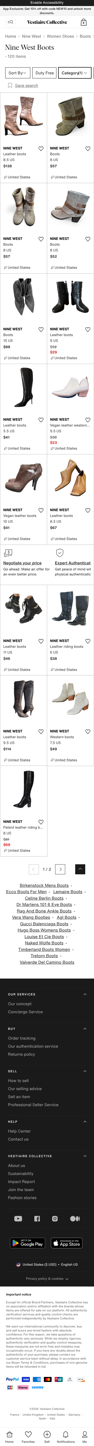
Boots (85, 36)
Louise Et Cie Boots (44, 937)
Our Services (22, 994)
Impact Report (21, 1182)
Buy (12, 1029)
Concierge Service (25, 1012)
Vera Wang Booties (31, 917)
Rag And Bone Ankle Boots (44, 911)
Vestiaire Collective (30, 1156)
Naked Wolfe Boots (44, 943)
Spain (42, 1418)
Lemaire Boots (67, 892)
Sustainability (21, 1173)
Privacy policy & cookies (44, 1278)
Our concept (20, 1004)
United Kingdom (33, 1415)
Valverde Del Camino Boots (47, 962)
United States (56, 1415)
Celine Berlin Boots (44, 898)
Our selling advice (25, 1089)
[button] (83, 22)
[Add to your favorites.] (41, 149)
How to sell (18, 1081)
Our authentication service (33, 1046)
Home (10, 36)
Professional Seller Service (33, 1105)
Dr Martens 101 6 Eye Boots (44, 904)
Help (13, 1122)
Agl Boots (66, 917)
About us (16, 1165)
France (14, 1415)
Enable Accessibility (46, 2)
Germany (74, 1415)
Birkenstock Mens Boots (44, 885)
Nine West (31, 36)
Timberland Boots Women (44, 949)
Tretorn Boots (44, 956)
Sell (12, 1071)
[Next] (60, 869)
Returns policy (21, 1054)
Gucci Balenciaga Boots (44, 924)
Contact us (18, 1139)
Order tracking (22, 1038)
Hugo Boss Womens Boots (44, 930)
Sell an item (19, 1097)
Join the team (21, 1190)
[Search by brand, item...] (10, 22)
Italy (52, 1418)
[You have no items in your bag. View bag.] (83, 22)
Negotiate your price (22, 563)
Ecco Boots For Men (26, 892)
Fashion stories (22, 1198)
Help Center (19, 1131)
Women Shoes (60, 36)
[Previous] (34, 869)
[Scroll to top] (80, 869)
